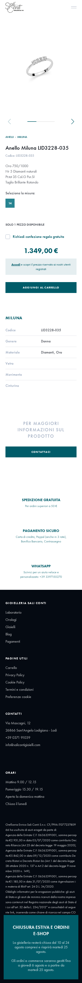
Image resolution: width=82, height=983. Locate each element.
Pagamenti (12, 641)
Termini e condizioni (19, 689)
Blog (8, 634)
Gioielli (10, 626)
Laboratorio (13, 612)
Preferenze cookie (18, 696)
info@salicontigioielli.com (22, 744)
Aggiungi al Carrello (41, 287)
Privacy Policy (14, 675)
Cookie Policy (14, 682)
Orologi (10, 619)
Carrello (11, 667)
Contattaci (41, 452)
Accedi (15, 264)
